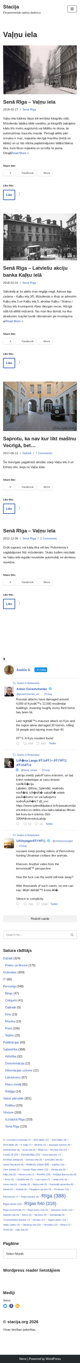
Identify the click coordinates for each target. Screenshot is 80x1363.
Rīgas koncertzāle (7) (14, 1210)
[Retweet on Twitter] (14, 683)
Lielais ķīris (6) (60, 1179)
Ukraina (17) (39, 1220)
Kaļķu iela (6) (9, 1174)
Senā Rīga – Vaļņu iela (29, 102)
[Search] (72, 935)
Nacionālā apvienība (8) (61, 1184)
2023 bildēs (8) (59, 1140)
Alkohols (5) (40, 1145)
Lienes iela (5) (10, 1184)
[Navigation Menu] (72, 8)
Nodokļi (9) (21, 1189)
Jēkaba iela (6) (58, 1169)
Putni (8, 1028)
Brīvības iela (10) (58, 1150)
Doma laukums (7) (51, 1154)
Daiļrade (10, 1007)
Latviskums (13, 1077)
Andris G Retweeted (28, 683)
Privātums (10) (61, 1189)
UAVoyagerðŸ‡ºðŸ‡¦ (30, 841)
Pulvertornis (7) (10, 1196)
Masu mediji (13, 1084)
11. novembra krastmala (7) (17, 1140)
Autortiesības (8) (11, 1150)
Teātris (9, 1035)
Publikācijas (11, 1042)
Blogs (9, 993)
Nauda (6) (8, 1189)
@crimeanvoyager (63, 841)
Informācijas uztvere (18, 1070)
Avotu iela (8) (28, 1150)
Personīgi (9, 986)
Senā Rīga (29, 109)
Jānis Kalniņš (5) (11, 1169)
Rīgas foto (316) (40, 1203)
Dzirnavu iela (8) (34, 1159)
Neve (22, 1359)
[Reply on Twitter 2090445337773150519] (18, 744)
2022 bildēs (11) (41, 1140)
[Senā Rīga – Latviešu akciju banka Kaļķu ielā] (40, 237)
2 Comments (48, 538)
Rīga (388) (53, 1196)
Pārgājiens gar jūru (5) (40, 1189)
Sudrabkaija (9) (57, 1215)
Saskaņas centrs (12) (61, 1210)
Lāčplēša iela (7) (24, 1179)
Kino (8, 1014)
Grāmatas (10, 972)
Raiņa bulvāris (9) (30, 1196)
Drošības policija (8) (13, 1159)
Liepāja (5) (25, 1184)
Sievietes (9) (40, 1215)
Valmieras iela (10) (32, 1225)
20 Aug (48, 694)
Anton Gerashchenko (31, 689)
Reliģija (10, 1091)
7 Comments (43, 453)
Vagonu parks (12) (57, 1220)
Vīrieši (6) (8, 1229)
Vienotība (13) (50, 1225)
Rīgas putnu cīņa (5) (37, 1210)
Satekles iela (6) (11, 1215)
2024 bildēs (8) (10, 1145)
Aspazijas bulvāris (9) (59, 1145)
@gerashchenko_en (27, 694)
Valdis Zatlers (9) (11, 1225)
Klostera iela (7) (26, 1174)
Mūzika (10, 1021)
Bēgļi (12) (43, 1150)
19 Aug (23, 846)
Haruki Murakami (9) (13, 1164)
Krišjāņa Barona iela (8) (64, 1174)
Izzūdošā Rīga (15, 1119)
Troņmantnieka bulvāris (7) (16, 1220)
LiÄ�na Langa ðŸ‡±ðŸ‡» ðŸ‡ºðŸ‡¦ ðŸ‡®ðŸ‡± (41, 763)
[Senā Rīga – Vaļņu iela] (40, 69)
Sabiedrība (10, 1049)
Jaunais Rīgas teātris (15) (35, 1169)
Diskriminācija (14, 1063)
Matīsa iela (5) (40, 1184)
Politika (10, 1105)
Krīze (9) (9, 1179)
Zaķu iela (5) (21, 1229)
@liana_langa (29, 770)
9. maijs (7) (26, 1145)
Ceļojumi (11, 1000)
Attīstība (10, 1056)
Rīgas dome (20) (12, 1204)
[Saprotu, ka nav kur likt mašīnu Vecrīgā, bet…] (40, 406)
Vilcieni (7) (65, 1225)
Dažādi (26, 453)
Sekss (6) (27, 1215)
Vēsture (8, 1112)
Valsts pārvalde (13, 1098)
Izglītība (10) (58, 1164)
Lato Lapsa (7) (42, 1179)
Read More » (20, 153)
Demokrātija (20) (30, 1154)
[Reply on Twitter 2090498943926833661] (18, 824)
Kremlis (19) (43, 1174)
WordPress (53, 1359)
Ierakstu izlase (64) (37, 1164)
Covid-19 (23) (10, 1154)
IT (4, 979)
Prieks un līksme (16, 965)
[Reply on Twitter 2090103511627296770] (18, 904)
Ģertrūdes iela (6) (53, 1159)
